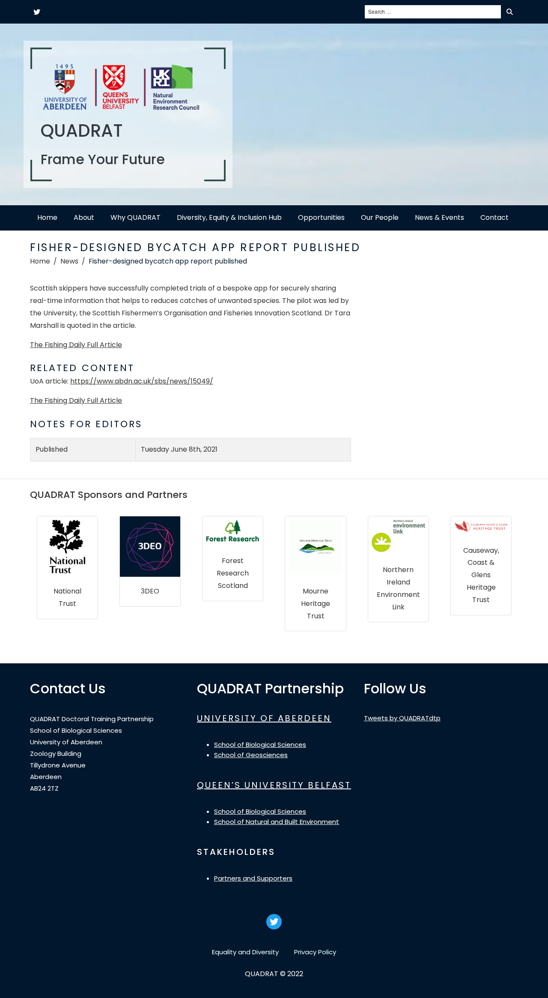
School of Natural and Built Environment (276, 821)
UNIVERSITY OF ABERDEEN (264, 718)
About (84, 217)
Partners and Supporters (253, 878)
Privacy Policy (315, 951)
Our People (380, 217)
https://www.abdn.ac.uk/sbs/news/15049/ (141, 381)
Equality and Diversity (245, 951)
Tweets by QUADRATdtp (402, 717)
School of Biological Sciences (260, 744)
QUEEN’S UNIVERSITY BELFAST (274, 785)
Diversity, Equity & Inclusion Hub (229, 217)
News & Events (439, 217)
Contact (494, 217)
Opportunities (321, 217)
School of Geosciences (251, 754)
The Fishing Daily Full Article (76, 345)
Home (47, 217)
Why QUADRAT (135, 217)
